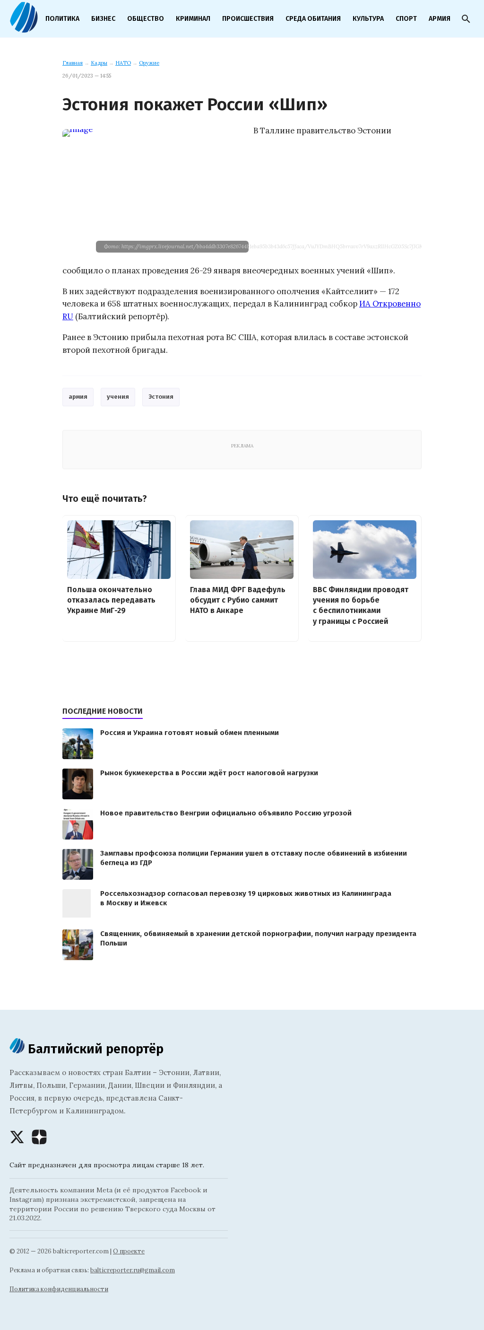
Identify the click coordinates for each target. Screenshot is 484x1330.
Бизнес (103, 19)
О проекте (129, 1251)
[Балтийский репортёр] (23, 28)
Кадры (99, 63)
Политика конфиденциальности (58, 1289)
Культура (368, 19)
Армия (439, 19)
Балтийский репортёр (94, 1049)
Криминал (193, 19)
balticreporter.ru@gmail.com (132, 1270)
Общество (145, 19)
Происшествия (248, 19)
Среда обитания (313, 19)
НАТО (123, 63)
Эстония (160, 396)
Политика (62, 19)
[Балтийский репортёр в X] (17, 1137)
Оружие (149, 63)
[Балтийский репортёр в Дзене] (39, 1137)
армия (78, 396)
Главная (72, 63)
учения (118, 396)
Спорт (406, 19)
